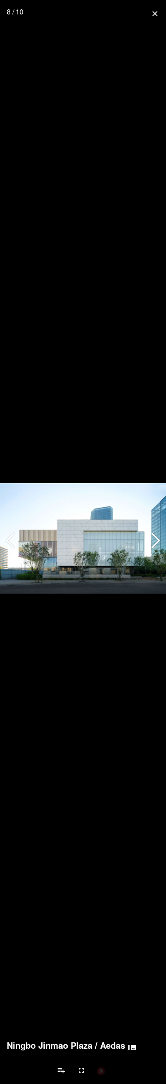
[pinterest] (101, 1071)
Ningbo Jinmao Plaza (49, 1045)
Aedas (112, 1045)
